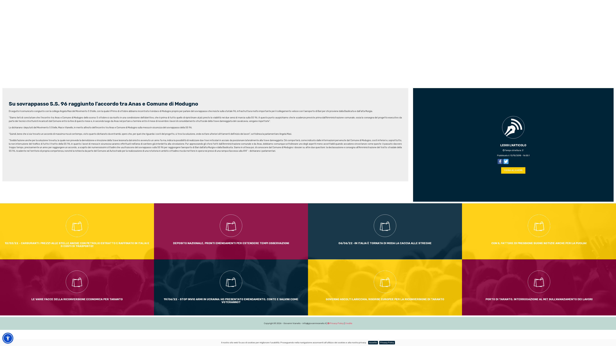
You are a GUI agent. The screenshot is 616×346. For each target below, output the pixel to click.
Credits (348, 323)
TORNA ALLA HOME (513, 170)
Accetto (373, 342)
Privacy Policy (336, 323)
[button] (8, 338)
